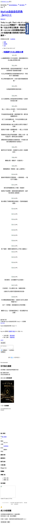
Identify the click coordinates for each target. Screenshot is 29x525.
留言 (14, 331)
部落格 (5, 44)
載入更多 (3, 342)
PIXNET (7, 502)
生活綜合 (12, 39)
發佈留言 (3, 352)
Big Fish (3, 323)
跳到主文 (3, 19)
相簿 (5, 42)
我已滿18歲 (3, 522)
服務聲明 (16, 504)
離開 (9, 522)
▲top (2, 340)
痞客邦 (10, 331)
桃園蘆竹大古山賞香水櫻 (13, 52)
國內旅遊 (12, 335)
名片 (5, 45)
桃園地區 (12, 337)
